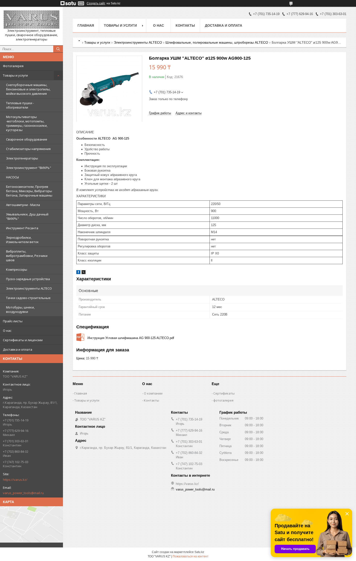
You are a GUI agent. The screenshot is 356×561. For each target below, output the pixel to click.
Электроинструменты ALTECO (29, 288)
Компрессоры (16, 269)
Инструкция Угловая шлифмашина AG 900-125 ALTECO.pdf (130, 338)
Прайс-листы (13, 321)
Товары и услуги (15, 75)
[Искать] (58, 49)
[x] (83, 273)
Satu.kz (199, 552)
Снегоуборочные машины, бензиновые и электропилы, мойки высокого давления (28, 89)
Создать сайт (96, 3)
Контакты (185, 25)
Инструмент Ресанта (22, 228)
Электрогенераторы (22, 158)
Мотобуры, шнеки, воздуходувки (20, 309)
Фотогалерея (13, 66)
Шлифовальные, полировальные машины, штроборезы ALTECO (216, 42)
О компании (153, 393)
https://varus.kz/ (15, 479)
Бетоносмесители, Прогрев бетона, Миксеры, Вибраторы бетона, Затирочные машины (29, 191)
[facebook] (78, 273)
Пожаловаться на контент (191, 556)
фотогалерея (223, 400)
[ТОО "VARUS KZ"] (31, 19)
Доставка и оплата (17, 349)
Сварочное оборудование (26, 139)
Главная (85, 25)
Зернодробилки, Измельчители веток (22, 239)
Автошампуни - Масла (23, 205)
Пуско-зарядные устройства (28, 279)
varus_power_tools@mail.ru (23, 493)
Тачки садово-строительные (28, 298)
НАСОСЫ (12, 177)
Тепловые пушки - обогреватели (20, 105)
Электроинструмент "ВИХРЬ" (28, 168)
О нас (7, 330)
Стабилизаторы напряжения (28, 149)
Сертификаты (224, 393)
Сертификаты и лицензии (23, 340)
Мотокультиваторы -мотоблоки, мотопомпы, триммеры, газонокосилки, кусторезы (26, 123)
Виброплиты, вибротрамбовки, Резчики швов (26, 255)
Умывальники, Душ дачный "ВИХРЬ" (27, 216)
